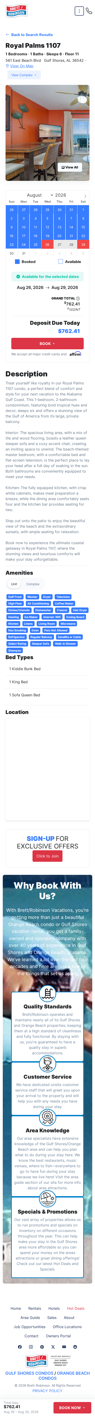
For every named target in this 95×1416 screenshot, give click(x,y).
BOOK (46, 343)
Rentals (34, 1308)
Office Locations (67, 1326)
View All (71, 167)
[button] (47, 133)
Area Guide (30, 1317)
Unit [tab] (14, 584)
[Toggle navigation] (79, 11)
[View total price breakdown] (78, 299)
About (69, 1317)
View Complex (22, 75)
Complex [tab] (33, 584)
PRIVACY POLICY (47, 1390)
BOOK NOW (70, 1407)
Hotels (54, 1308)
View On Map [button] (21, 66)
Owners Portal (58, 1336)
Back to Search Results (31, 34)
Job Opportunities (29, 1326)
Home (16, 1308)
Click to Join (47, 856)
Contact (31, 1336)
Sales (51, 1317)
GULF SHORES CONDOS (29, 1373)
